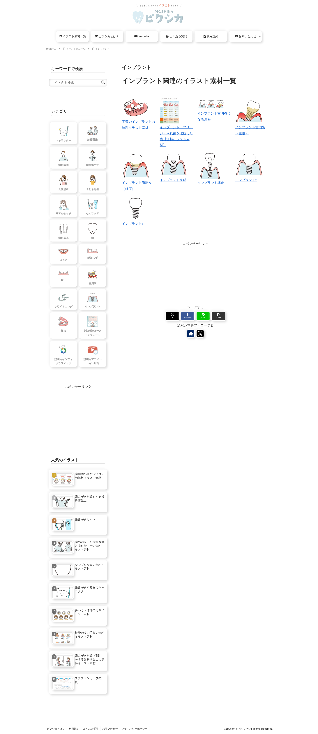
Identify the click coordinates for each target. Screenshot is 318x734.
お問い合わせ (110, 728)
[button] (218, 316)
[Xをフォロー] (200, 333)
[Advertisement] (195, 272)
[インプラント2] (249, 164)
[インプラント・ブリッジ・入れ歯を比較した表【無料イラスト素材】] (169, 110)
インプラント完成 (173, 180)
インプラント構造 (210, 183)
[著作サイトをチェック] (191, 333)
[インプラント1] (135, 208)
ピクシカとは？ (56, 728)
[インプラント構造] (209, 166)
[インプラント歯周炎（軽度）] (135, 166)
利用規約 (74, 728)
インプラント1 (133, 224)
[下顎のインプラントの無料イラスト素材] (135, 108)
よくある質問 (90, 728)
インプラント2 (246, 180)
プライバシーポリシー (134, 728)
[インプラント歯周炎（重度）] (249, 110)
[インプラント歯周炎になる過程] (211, 103)
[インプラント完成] (173, 164)
